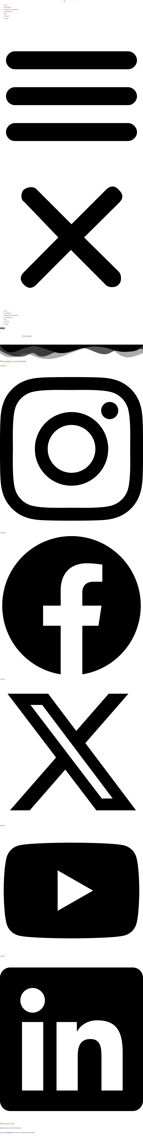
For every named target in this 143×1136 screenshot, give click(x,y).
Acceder (2, 328)
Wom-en (9, 1132)
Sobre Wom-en (8, 11)
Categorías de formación (11, 9)
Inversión (6, 16)
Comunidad (7, 7)
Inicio (5, 5)
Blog (5, 14)
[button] (71, 165)
